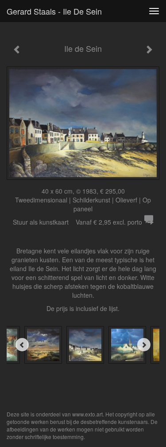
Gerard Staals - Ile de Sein (54, 11)
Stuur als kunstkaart (77, 222)
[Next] (144, 344)
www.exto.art (87, 414)
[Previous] (22, 344)
